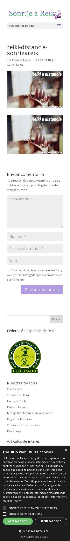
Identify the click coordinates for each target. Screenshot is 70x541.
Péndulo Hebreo (17, 407)
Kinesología (14, 431)
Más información (12, 500)
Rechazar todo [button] (51, 521)
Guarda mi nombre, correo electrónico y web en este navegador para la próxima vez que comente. (34, 275)
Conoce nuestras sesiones (23, 425)
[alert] (35, 493)
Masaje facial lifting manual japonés (29, 413)
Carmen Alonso (22, 60)
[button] (5, 508)
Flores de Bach (16, 401)
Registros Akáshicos (19, 419)
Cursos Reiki (14, 389)
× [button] (65, 450)
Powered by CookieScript (35, 536)
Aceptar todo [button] (18, 521)
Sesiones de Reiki (18, 395)
